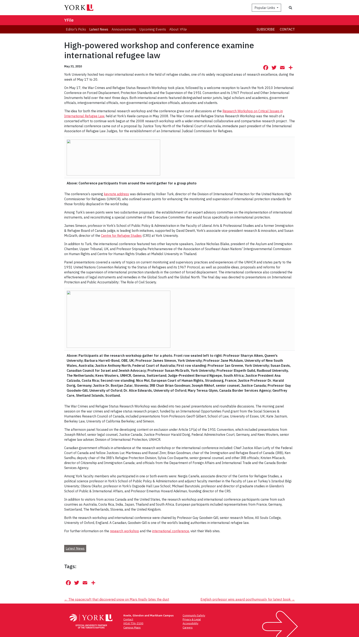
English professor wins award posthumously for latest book (247, 599)
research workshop (124, 531)
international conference (170, 531)
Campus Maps (132, 627)
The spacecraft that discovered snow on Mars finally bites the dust (116, 599)
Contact (287, 29)
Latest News (75, 548)
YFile (69, 20)
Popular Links (265, 8)
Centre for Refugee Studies (121, 235)
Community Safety (194, 615)
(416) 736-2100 (133, 623)
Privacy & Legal (192, 619)
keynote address (116, 194)
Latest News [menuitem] (98, 29)
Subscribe (266, 29)
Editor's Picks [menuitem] (76, 29)
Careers (188, 627)
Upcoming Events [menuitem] (152, 29)
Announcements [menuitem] (124, 29)
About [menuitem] (178, 29)
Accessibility (190, 623)
